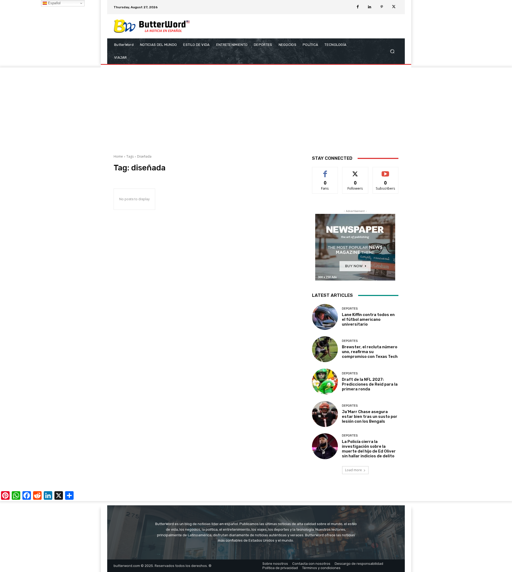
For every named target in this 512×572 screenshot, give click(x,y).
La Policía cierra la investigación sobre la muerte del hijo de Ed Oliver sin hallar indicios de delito (369, 448)
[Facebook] (357, 7)
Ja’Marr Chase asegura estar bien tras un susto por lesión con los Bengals (369, 416)
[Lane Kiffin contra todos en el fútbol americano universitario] (325, 317)
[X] (393, 7)
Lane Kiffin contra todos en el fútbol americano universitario (368, 319)
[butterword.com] (152, 26)
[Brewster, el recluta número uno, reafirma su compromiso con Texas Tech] (325, 349)
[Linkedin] (369, 7)
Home (118, 156)
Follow (355, 171)
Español (54, 3)
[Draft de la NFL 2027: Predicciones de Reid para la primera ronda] (325, 381)
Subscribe (385, 171)
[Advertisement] (256, 107)
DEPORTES (350, 308)
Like (325, 171)
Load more (353, 470)
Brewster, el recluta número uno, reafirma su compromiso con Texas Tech (370, 352)
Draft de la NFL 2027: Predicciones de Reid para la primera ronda (370, 384)
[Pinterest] (381, 7)
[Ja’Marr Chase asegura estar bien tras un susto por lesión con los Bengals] (325, 414)
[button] (392, 51)
